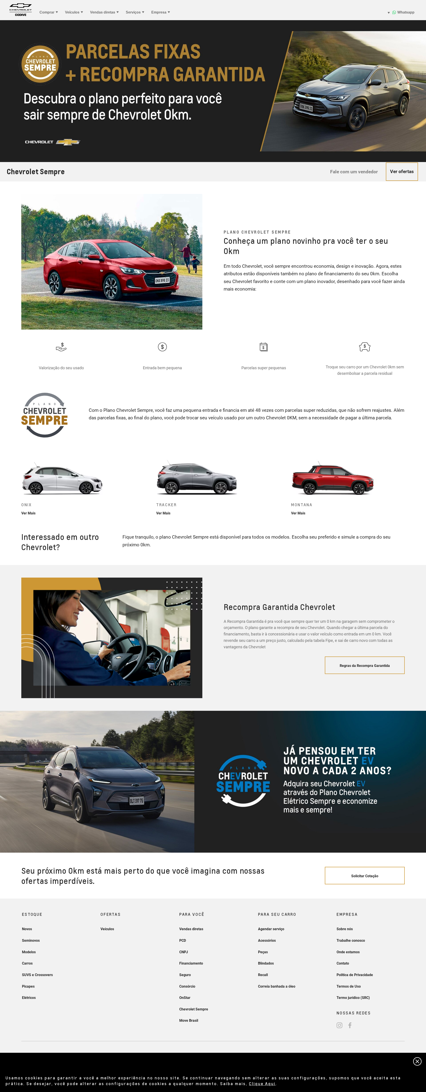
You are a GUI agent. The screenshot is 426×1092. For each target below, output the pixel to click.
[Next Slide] (407, 484)
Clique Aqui (262, 1083)
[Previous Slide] (19, 484)
